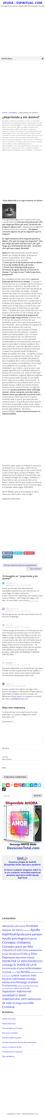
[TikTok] (4, 790)
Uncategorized (19, 1003)
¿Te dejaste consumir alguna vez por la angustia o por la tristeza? (20, 149)
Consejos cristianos (16, 942)
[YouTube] (8, 786)
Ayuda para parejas (29, 934)
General (14, 972)
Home (4, 112)
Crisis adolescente (32, 950)
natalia (6, 121)
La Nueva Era (34, 972)
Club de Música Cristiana (12, 1028)
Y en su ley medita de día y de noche (26, 146)
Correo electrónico (6, 758)
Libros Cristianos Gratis (12, 1047)
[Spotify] (4, 786)
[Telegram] (31, 786)
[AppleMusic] (12, 786)
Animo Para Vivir (9, 1019)
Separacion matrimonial (16, 991)
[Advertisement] (22, 32)
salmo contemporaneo (25, 986)
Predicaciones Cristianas (12, 1052)
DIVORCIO (33, 961)
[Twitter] (39, 786)
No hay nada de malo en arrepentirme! (20, 565)
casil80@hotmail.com (19, 699)
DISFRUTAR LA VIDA (14, 961)
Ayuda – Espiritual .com (22, 3)
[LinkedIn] (35, 786)
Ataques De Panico (12, 930)
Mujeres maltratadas (13, 978)
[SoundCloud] (15, 786)
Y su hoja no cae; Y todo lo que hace (22, 147)
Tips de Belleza (8, 1056)
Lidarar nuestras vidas (23, 975)
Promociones (9, 985)
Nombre (5, 748)
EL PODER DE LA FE (25, 965)
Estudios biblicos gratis (11, 1037)
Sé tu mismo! (35, 569)
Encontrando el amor (13, 968)
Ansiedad (13, 112)
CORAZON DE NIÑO (12, 950)
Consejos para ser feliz (34, 123)
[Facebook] (23, 786)
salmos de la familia (22, 988)
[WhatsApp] (27, 786)
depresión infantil (25, 957)
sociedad (13, 125)
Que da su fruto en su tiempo (12, 142)
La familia (23, 972)
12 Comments (37, 150)
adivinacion (20, 926)
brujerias (32, 938)
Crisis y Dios (28, 954)
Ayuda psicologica (20, 123)
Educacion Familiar (10, 1033)
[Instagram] (19, 786)
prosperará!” (38, 140)
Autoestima (27, 930)
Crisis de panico (11, 953)
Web (4, 768)
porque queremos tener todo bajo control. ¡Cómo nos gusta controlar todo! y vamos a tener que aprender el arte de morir (22, 137)
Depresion (5, 125)
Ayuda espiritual (7, 123)
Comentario (7, 721)
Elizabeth (9, 663)
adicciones (8, 926)
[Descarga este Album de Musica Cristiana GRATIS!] (22, 850)
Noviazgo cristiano (27, 982)
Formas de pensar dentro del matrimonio (19, 1042)
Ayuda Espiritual (9, 1023)
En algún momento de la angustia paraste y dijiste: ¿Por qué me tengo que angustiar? (20, 129)
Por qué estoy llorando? (18, 135)
